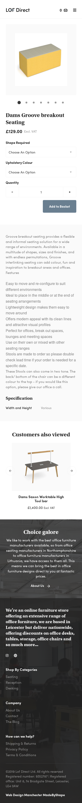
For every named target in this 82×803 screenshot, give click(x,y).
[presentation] (10, 470)
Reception (13, 682)
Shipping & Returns (21, 743)
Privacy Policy (17, 749)
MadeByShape (54, 794)
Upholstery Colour (19, 162)
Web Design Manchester (24, 794)
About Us (13, 710)
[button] (19, 102)
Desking (12, 688)
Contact (12, 715)
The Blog (12, 721)
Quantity (12, 182)
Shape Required (18, 142)
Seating (12, 676)
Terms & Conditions (21, 754)
